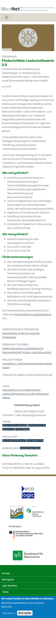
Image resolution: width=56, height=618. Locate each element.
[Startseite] (28, 4)
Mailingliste (8, 579)
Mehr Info (6, 606)
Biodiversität (37, 425)
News (5, 591)
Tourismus (22, 429)
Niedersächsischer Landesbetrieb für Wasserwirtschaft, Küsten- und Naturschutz (26, 350)
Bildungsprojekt (14, 440)
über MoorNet (9, 585)
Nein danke (24, 613)
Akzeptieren (9, 613)
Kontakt (6, 573)
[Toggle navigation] (6, 17)
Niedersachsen (30, 448)
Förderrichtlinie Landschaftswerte (32, 314)
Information (35, 440)
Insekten (8, 429)
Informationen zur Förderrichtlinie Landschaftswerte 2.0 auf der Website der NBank (25, 393)
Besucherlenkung (15, 425)
